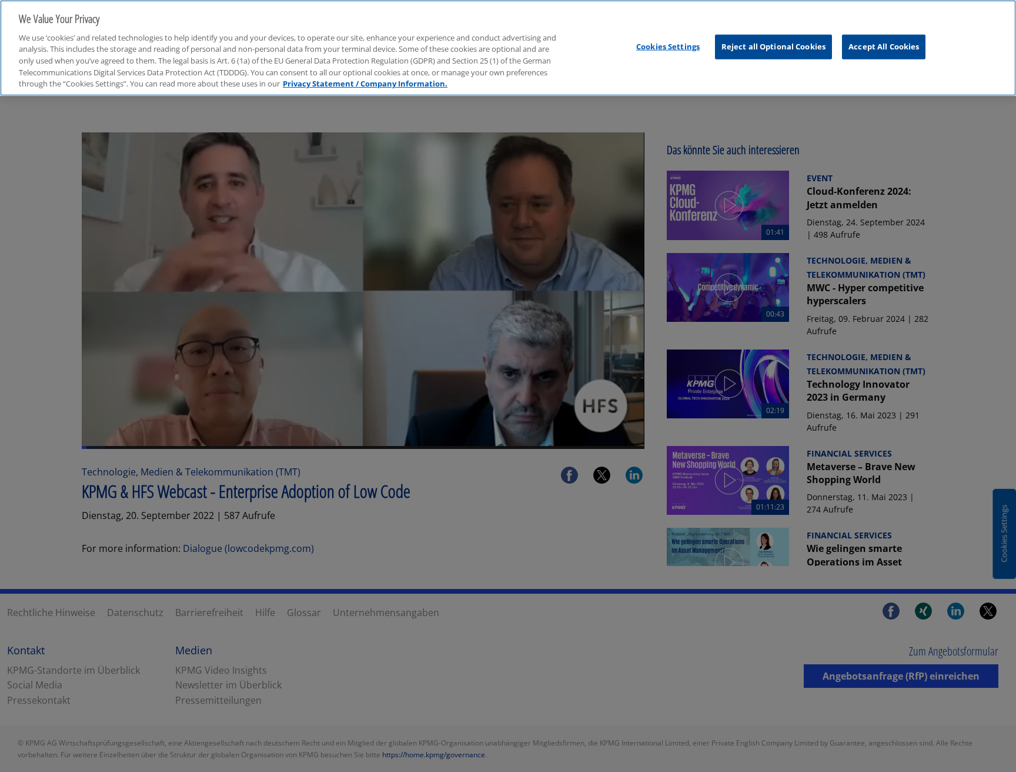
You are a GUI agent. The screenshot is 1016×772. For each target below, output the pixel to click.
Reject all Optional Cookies (773, 46)
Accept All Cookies (883, 46)
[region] (508, 48)
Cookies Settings (668, 46)
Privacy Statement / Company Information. (365, 83)
